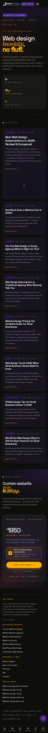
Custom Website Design (13, 629)
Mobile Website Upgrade (13, 633)
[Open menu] (37, 4)
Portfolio (6, 669)
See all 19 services (24, 571)
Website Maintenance (12, 644)
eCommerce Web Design (13, 652)
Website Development (12, 637)
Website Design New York (13, 701)
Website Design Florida (12, 690)
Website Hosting (10, 640)
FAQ (4, 673)
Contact (6, 676)
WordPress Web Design (12, 648)
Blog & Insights (9, 661)
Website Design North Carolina (15, 686)
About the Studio (10, 665)
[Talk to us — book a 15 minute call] (43, 718)
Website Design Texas (12, 694)
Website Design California (13, 697)
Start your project (24, 565)
